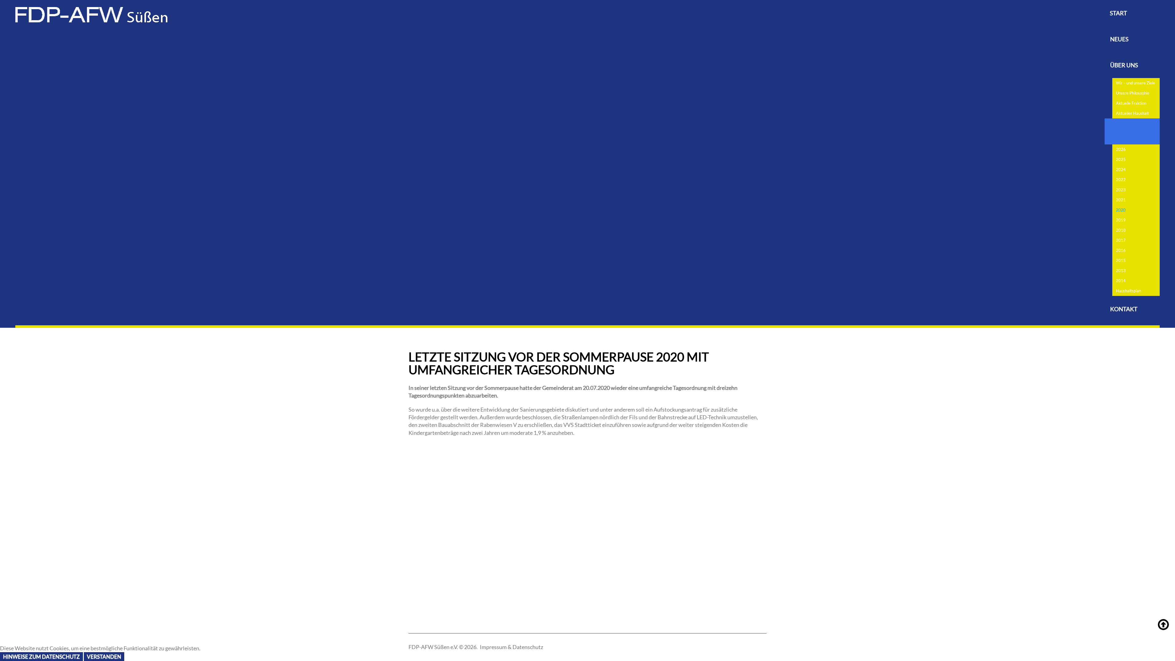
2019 (1121, 220)
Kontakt (1123, 308)
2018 (1121, 230)
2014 (1121, 280)
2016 (1121, 250)
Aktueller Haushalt (1132, 113)
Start (1118, 13)
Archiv (1121, 131)
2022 (1121, 179)
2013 (1121, 270)
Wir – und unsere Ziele (1135, 82)
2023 (1121, 189)
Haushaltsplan (1128, 290)
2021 (1121, 199)
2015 (1121, 260)
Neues (1119, 39)
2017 (1121, 240)
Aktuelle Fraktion (1131, 103)
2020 (1121, 209)
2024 (1121, 169)
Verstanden (104, 656)
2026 (1121, 149)
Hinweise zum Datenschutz (41, 656)
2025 (1121, 159)
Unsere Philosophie (1132, 93)
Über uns (1124, 65)
